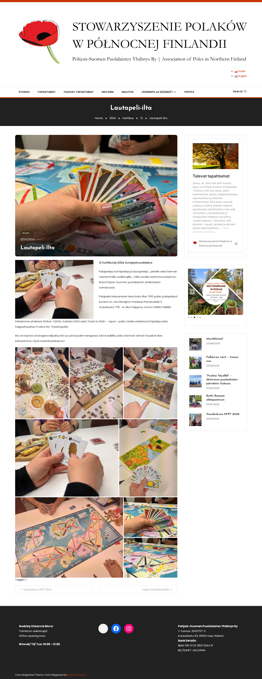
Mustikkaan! (214, 338)
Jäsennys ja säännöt (157, 92)
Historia (108, 92)
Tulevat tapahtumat (78, 92)
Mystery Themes (76, 675)
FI (26, 579)
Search (238, 91)
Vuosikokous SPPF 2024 (37, 589)
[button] (192, 292)
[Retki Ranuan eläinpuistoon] (195, 401)
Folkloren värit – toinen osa (222, 359)
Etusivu (24, 92)
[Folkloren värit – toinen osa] (195, 362)
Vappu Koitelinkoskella (155, 589)
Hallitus (127, 92)
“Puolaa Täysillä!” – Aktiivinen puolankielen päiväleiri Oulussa (222, 379)
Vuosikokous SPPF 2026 (223, 414)
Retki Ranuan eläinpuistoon (215, 397)
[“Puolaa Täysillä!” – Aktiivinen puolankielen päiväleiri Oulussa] (195, 381)
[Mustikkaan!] (195, 344)
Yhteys (189, 92)
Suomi (25, 232)
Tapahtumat (46, 92)
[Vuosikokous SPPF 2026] (195, 419)
